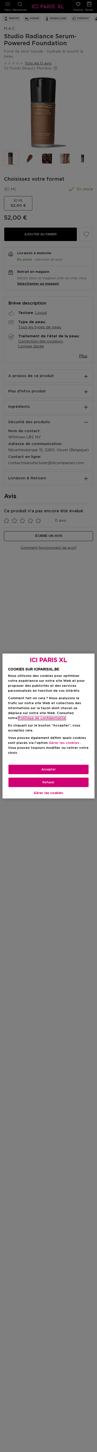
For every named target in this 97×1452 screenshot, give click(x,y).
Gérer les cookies (48, 793)
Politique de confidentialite (41, 718)
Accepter (48, 769)
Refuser (48, 782)
